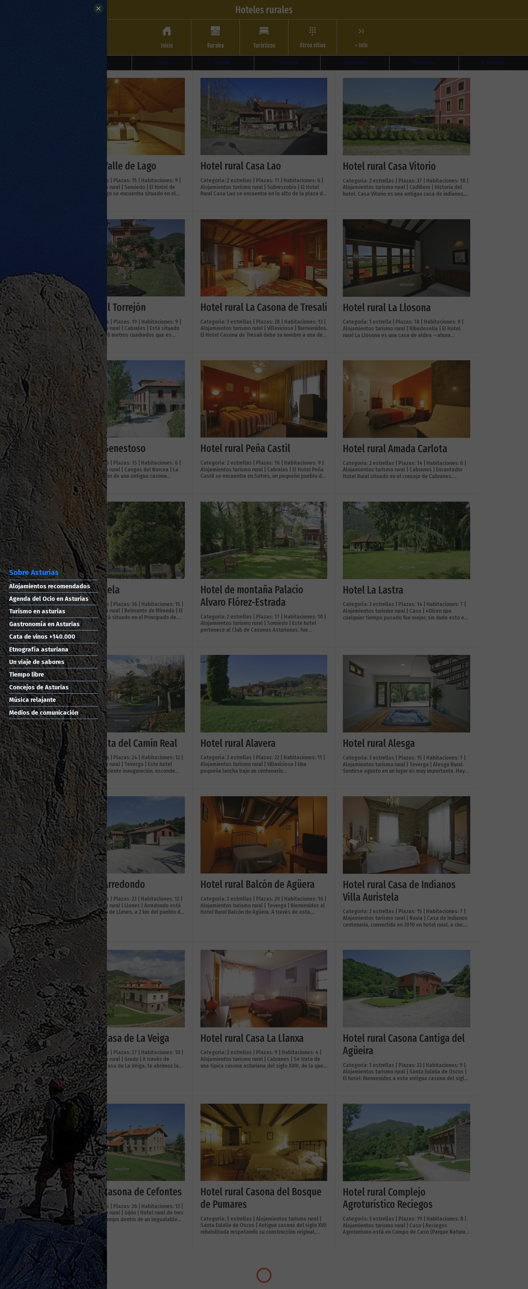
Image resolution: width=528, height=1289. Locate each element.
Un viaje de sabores (36, 662)
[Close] (98, 8)
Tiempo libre (26, 674)
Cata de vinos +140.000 (42, 636)
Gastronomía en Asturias (44, 624)
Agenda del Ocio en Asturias (49, 598)
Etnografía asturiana (38, 649)
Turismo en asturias (37, 611)
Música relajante (32, 699)
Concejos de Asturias (39, 687)
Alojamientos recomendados (49, 586)
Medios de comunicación (43, 712)
